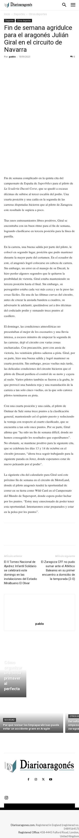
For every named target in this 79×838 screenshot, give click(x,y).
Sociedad (9, 720)
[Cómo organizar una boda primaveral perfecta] (13, 674)
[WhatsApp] (36, 66)
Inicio (7, 14)
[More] (45, 66)
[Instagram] (36, 779)
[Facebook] (8, 66)
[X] (17, 66)
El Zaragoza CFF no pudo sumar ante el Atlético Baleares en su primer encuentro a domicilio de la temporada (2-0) (58, 570)
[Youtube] (50, 779)
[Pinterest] (27, 66)
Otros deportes (38, 14)
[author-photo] (39, 618)
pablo (12, 56)
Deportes (19, 14)
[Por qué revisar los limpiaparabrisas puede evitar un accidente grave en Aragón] (31, 716)
